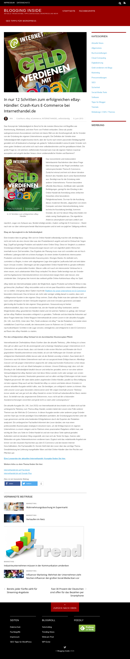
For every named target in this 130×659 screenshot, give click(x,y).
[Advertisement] (109, 145)
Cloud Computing (99, 58)
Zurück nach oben (64, 608)
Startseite (68, 11)
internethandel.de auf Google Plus (18, 473)
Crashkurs (20, 118)
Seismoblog (47, 627)
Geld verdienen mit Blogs (102, 68)
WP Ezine (46, 642)
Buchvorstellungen (99, 53)
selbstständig (64, 118)
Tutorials (95, 107)
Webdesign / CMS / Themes (103, 112)
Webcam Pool (48, 637)
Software (95, 97)
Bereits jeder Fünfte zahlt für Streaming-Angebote (20, 590)
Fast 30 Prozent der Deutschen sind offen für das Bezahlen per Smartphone (68, 592)
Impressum (9, 3)
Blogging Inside (63, 651)
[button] (12, 483)
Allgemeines (97, 48)
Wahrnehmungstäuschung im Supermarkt (47, 507)
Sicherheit (96, 87)
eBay (28, 118)
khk (11, 118)
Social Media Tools (99, 92)
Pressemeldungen (99, 78)
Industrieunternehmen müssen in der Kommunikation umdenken (36, 565)
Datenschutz (23, 3)
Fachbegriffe (87, 11)
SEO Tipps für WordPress (21, 21)
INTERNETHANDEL (49, 118)
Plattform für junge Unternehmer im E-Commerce (65, 291)
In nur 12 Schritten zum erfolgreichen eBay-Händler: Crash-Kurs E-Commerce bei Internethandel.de (42, 105)
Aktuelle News (97, 43)
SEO (94, 82)
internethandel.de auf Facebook (17, 470)
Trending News (48, 632)
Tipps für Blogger (98, 102)
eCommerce (36, 118)
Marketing (31, 503)
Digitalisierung (97, 63)
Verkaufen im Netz (35, 519)
